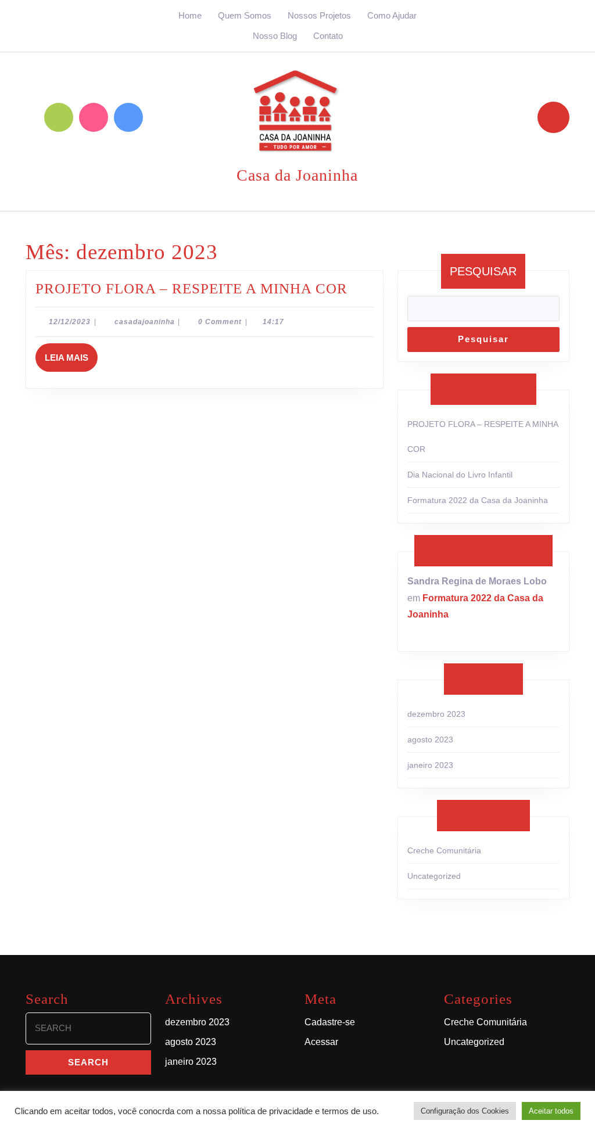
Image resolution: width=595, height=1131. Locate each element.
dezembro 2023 (436, 714)
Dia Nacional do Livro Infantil (459, 474)
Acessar (321, 1042)
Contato (328, 36)
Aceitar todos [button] (551, 1111)
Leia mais (71, 352)
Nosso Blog (275, 36)
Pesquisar (483, 271)
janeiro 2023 (430, 765)
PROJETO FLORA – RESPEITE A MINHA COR (191, 288)
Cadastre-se (329, 1022)
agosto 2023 (430, 739)
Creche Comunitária (444, 850)
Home (190, 15)
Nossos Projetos (319, 15)
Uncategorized (434, 876)
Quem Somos (244, 15)
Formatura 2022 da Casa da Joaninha (477, 500)
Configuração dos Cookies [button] (465, 1111)
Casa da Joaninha (297, 175)
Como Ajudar (392, 15)
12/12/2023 (70, 322)
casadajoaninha (144, 322)
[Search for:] (88, 1031)
